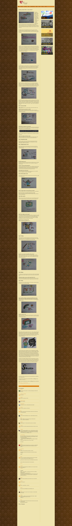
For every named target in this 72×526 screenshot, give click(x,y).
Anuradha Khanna (22, 434)
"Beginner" (21, 468)
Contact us (46, 6)
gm (20, 484)
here (25, 379)
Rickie (21, 499)
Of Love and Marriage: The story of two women (24, 383)
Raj (20, 410)
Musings (37, 6)
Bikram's (21, 463)
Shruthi (21, 477)
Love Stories (25, 6)
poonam (21, 487)
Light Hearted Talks (32, 6)
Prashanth (21, 429)
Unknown (21, 407)
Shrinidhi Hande (22, 403)
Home (18, 6)
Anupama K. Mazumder (23, 393)
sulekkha (21, 414)
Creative (39, 6)
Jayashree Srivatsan (22, 400)
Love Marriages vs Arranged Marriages (23, 382)
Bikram (21, 456)
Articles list (22, 6)
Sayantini (21, 397)
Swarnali (21, 389)
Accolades (42, 6)
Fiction (28, 6)
